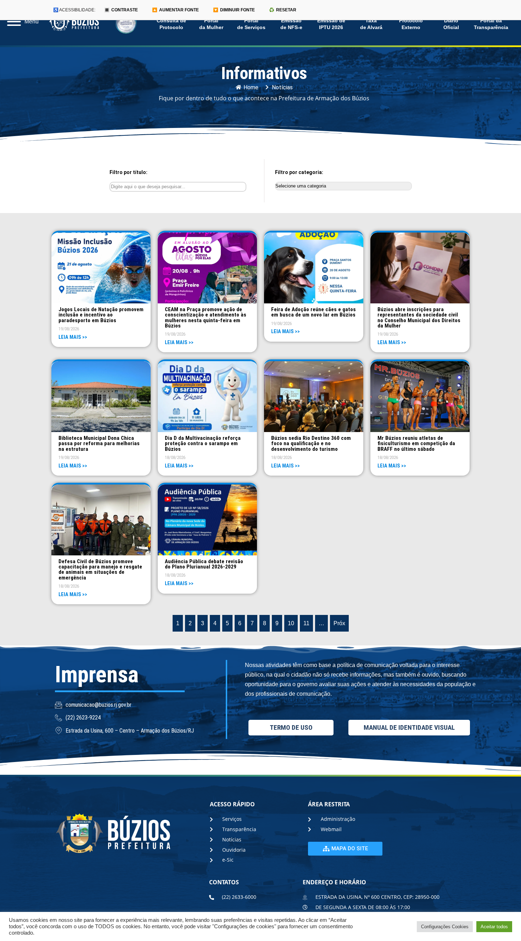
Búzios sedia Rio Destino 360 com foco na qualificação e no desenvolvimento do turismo (311, 443)
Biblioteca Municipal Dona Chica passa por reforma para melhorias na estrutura (99, 443)
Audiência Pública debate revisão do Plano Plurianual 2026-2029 (204, 564)
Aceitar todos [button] (494, 926)
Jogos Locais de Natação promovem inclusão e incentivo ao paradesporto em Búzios (101, 314)
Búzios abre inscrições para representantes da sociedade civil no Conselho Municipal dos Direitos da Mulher (418, 317)
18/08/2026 (175, 457)
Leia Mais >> (72, 337)
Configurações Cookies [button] (445, 926)
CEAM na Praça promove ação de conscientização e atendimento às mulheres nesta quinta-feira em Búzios (205, 317)
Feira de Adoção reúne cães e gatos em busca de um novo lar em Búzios (313, 312)
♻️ (282, 9)
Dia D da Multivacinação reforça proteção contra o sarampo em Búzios (203, 443)
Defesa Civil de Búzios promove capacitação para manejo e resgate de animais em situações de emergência (100, 569)
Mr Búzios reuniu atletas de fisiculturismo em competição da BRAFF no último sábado (416, 443)
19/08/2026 (68, 328)
